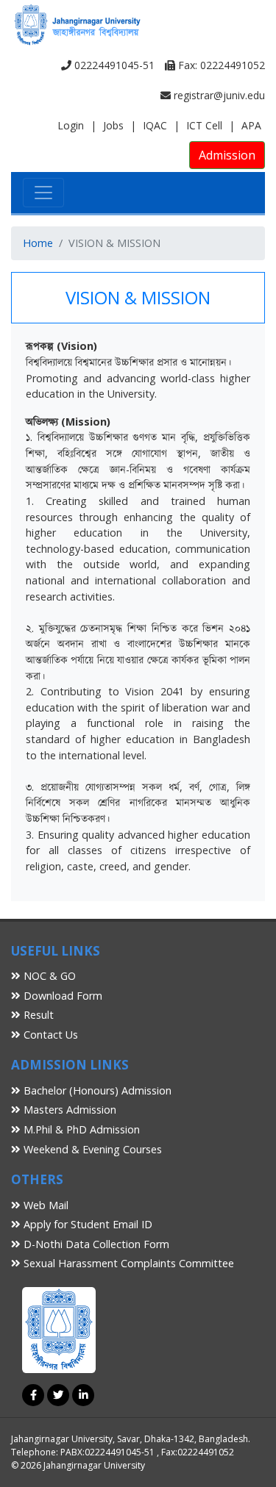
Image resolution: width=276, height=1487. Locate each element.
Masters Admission (68, 1110)
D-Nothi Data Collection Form (95, 1244)
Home (38, 243)
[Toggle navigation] (43, 192)
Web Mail (44, 1205)
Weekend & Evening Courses (91, 1149)
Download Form (61, 996)
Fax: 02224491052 (220, 65)
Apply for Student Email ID (86, 1224)
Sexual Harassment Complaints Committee (127, 1263)
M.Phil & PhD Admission (80, 1129)
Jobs (113, 125)
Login (70, 125)
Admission (227, 155)
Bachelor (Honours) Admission (96, 1090)
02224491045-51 (113, 65)
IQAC (155, 125)
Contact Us (49, 1035)
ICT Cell (204, 125)
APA (251, 125)
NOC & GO (48, 976)
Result (37, 1015)
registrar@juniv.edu (218, 95)
